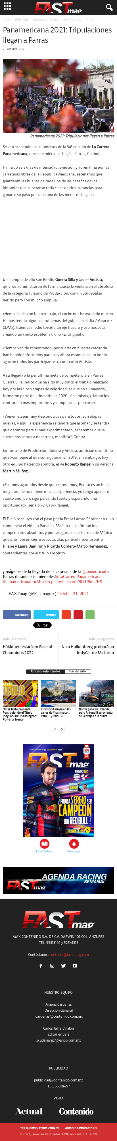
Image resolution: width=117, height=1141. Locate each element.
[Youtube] (75, 967)
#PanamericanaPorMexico (26, 581)
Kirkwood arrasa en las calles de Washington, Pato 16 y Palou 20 (56, 713)
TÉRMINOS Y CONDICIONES (39, 1128)
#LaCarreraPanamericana (78, 576)
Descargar (74, 851)
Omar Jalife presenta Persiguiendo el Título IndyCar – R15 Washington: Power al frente (20, 714)
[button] (108, 7)
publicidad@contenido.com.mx (58, 1080)
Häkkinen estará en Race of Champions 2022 (27, 650)
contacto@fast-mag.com (69, 955)
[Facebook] (42, 967)
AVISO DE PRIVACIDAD (81, 1128)
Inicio (6, 20)
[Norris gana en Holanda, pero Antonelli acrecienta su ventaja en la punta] (96, 693)
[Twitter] (64, 967)
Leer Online (44, 851)
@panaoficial (94, 571)
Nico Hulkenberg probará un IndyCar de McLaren (88, 650)
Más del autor (78, 671)
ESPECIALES (21, 20)
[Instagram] (53, 967)
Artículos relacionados (45, 671)
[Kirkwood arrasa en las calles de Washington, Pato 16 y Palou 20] (58, 693)
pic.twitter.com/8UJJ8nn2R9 (76, 581)
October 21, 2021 (73, 593)
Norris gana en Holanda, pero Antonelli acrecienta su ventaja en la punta (95, 713)
